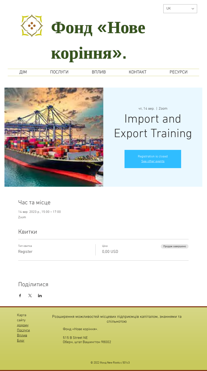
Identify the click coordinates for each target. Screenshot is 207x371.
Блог (20, 341)
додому (23, 325)
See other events (153, 161)
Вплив (22, 335)
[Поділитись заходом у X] (30, 295)
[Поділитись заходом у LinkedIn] (40, 295)
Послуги (23, 330)
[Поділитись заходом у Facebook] (20, 295)
